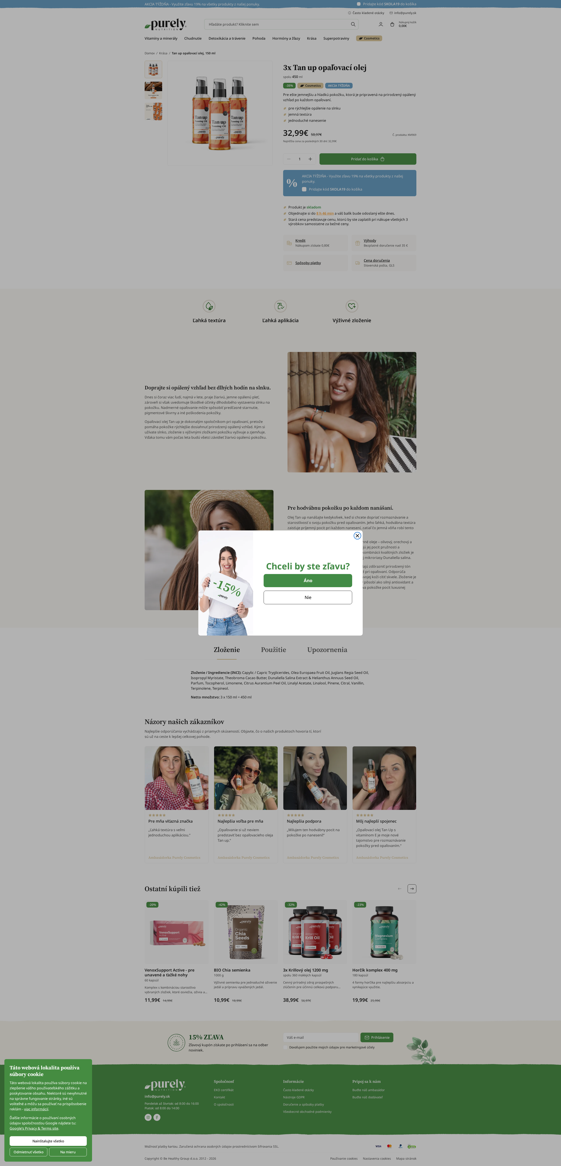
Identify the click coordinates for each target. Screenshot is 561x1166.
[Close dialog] (357, 535)
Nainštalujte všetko (48, 1141)
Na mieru (68, 1152)
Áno (308, 580)
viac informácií (36, 1109)
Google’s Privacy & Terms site (34, 1128)
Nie (308, 597)
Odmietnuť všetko (29, 1152)
